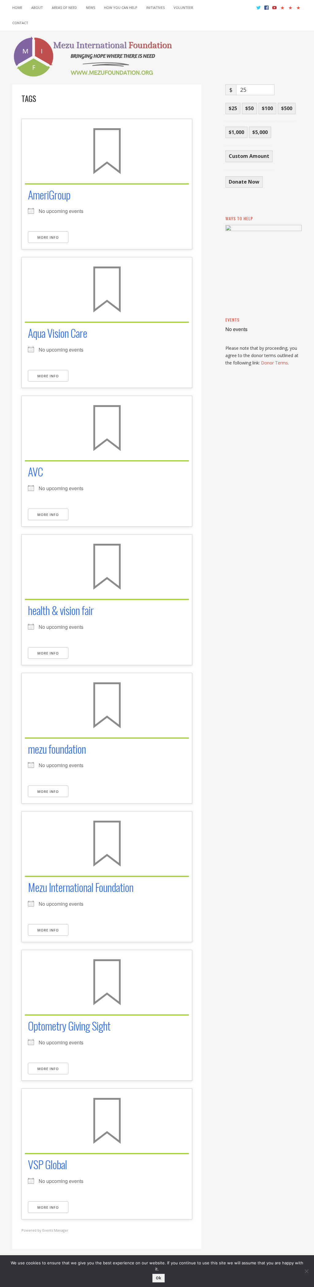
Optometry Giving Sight (69, 1025)
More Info (48, 237)
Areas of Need (64, 7)
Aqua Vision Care (57, 333)
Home (17, 7)
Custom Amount (249, 156)
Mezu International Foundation (80, 887)
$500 (286, 108)
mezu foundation (57, 748)
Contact (20, 23)
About (37, 7)
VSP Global (47, 1164)
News (90, 7)
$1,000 (236, 132)
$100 (267, 108)
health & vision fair (61, 610)
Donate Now (244, 181)
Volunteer (183, 7)
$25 (233, 108)
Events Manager (55, 1230)
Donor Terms (274, 363)
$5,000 (260, 132)
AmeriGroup (49, 194)
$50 (249, 108)
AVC (35, 471)
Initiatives (155, 7)
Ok (158, 1278)
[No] (306, 1271)
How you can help (120, 7)
